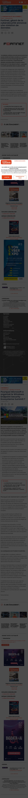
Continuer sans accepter (19, 160)
